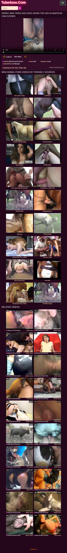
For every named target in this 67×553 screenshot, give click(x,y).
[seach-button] (19, 8)
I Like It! (9, 57)
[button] (63, 3)
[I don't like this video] (25, 56)
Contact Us (33, 549)
